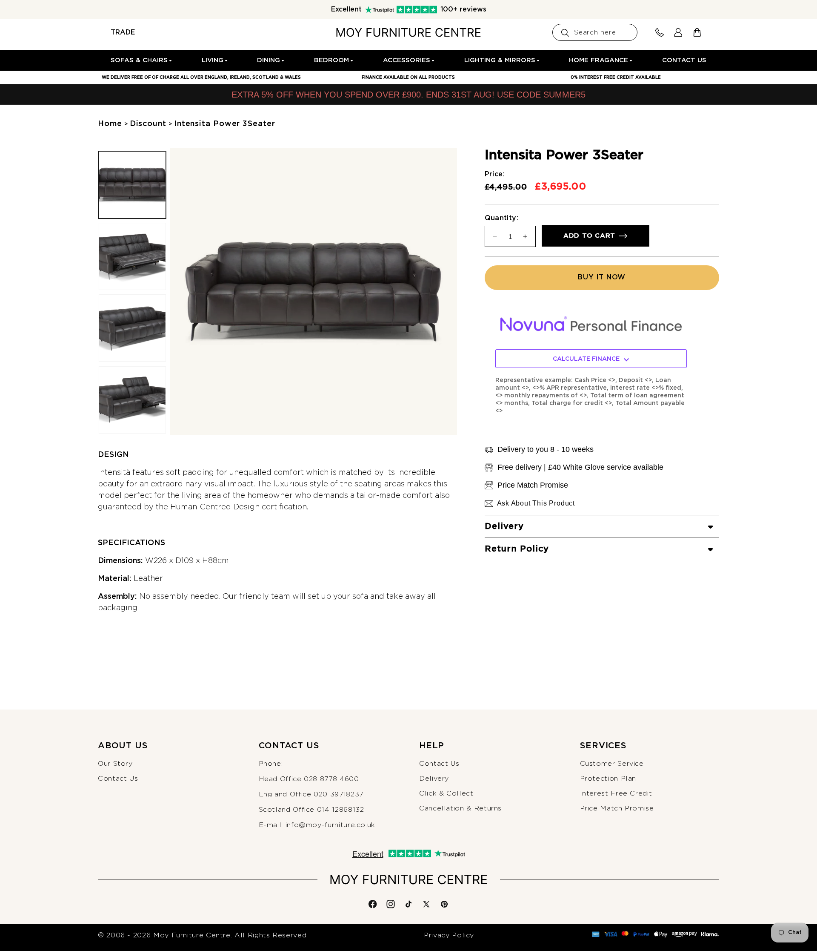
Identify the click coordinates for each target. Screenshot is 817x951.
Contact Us (118, 778)
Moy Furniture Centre (192, 935)
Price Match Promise (617, 808)
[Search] (565, 32)
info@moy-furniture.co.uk (330, 825)
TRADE (123, 32)
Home (110, 124)
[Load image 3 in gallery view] (132, 328)
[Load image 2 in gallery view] (132, 256)
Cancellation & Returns (460, 808)
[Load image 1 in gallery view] (132, 184)
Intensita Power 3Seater (224, 124)
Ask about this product (536, 503)
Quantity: (502, 218)
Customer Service (612, 763)
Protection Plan (608, 778)
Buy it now (602, 277)
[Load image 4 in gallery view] (132, 400)
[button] (142, 60)
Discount (148, 124)
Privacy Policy (449, 935)
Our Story (115, 763)
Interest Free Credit (616, 793)
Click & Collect (446, 793)
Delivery (434, 778)
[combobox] (594, 32)
